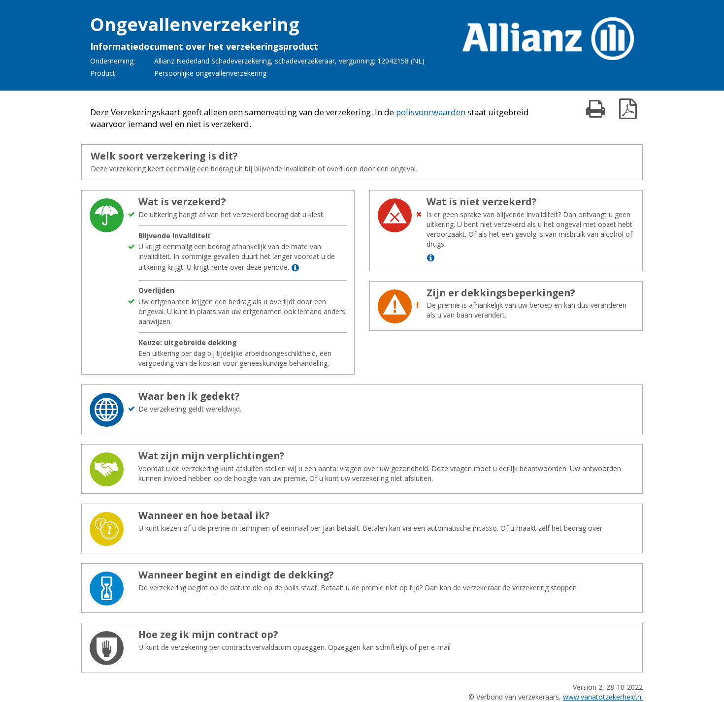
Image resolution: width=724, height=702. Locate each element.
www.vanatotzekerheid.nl (603, 697)
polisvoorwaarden (430, 112)
